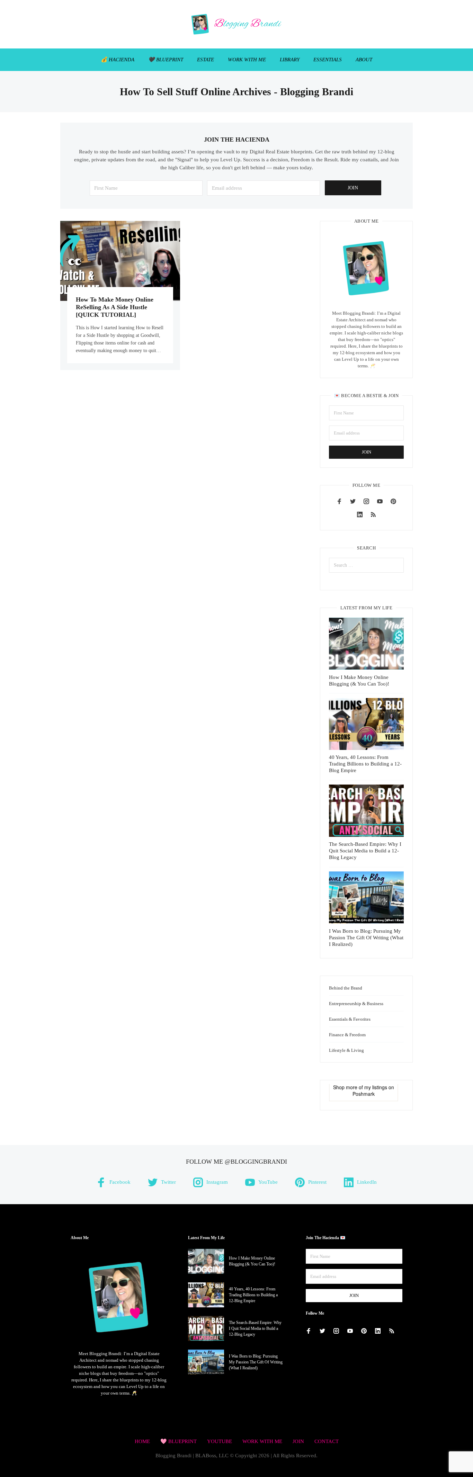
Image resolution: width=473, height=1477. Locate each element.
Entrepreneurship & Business (356, 1003)
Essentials (327, 59)
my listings (375, 1087)
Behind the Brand (345, 988)
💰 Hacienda (117, 59)
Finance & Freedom (347, 1034)
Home (142, 1441)
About (364, 59)
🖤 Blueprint (165, 59)
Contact (326, 1441)
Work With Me (247, 59)
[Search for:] (366, 565)
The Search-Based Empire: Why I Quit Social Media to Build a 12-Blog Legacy (365, 850)
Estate (205, 59)
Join (298, 1441)
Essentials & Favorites (350, 1019)
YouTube (219, 1441)
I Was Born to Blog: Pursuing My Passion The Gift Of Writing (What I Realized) (366, 937)
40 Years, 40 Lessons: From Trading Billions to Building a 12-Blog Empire (365, 763)
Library (290, 59)
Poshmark (363, 1093)
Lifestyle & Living (346, 1050)
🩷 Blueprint (178, 1441)
